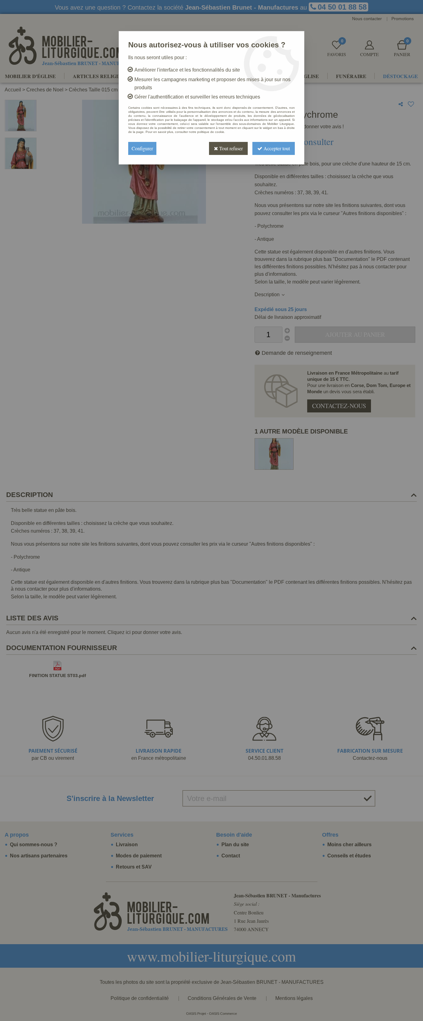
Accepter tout (276, 148)
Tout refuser (230, 148)
